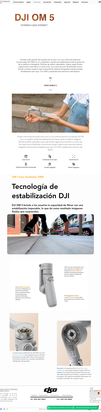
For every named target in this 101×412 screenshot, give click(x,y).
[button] (99, 2)
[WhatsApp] (7, 409)
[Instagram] (4, 409)
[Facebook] (1, 409)
